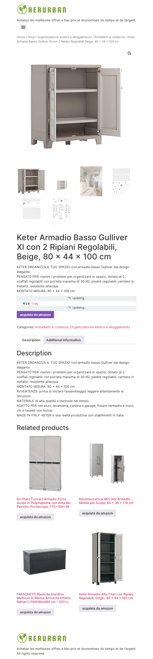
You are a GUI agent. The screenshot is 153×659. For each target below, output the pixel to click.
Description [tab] (31, 340)
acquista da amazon (35, 315)
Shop (31, 37)
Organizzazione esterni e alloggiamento (64, 37)
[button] (129, 53)
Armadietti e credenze (109, 37)
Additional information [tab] (63, 340)
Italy (35, 303)
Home (21, 37)
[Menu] (23, 27)
